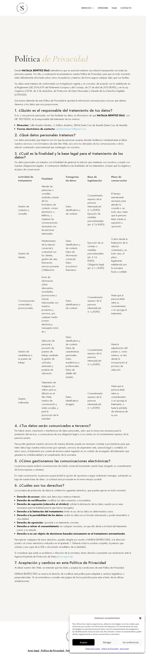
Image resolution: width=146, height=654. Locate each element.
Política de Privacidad (110, 648)
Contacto (125, 8)
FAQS (114, 8)
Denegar (107, 642)
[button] (140, 618)
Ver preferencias (131, 642)
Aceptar (83, 642)
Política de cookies (93, 648)
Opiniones (103, 8)
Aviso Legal (124, 648)
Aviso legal (33, 650)
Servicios (86, 8)
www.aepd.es (65, 556)
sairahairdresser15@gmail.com (71, 129)
